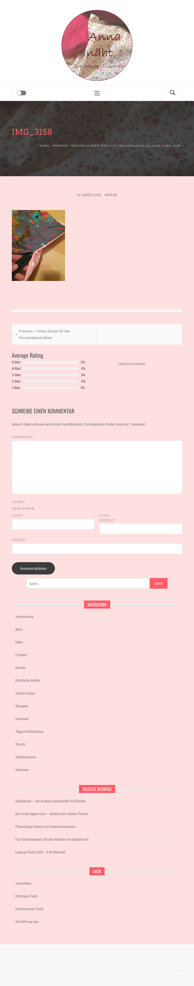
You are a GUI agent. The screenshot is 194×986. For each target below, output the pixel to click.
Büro (19, 629)
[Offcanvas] (21, 93)
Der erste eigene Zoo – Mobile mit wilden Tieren (51, 813)
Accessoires (24, 616)
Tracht (20, 744)
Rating (18, 502)
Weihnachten (25, 757)
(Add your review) (131, 363)
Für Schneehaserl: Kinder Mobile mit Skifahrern (52, 839)
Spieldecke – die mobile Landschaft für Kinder (50, 801)
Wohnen (22, 769)
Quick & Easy (25, 693)
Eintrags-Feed (26, 896)
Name (17, 515)
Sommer (22, 718)
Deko (19, 642)
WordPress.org (26, 921)
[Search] (172, 93)
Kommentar (23, 437)
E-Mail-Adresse (107, 517)
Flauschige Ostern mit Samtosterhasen (45, 826)
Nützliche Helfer (27, 680)
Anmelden (23, 883)
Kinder (20, 667)
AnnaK (111, 195)
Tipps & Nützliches (29, 731)
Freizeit (21, 655)
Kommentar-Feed (29, 909)
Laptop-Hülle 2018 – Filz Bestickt (40, 852)
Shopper (21, 706)
